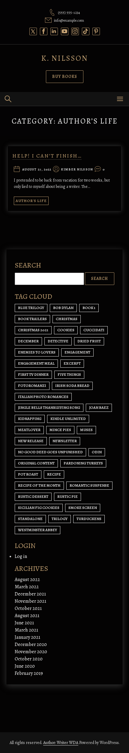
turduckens (88, 518)
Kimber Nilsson (77, 170)
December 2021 (30, 594)
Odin (97, 452)
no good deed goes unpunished (50, 452)
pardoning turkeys (83, 463)
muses (86, 429)
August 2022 (27, 579)
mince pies (60, 429)
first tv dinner (33, 374)
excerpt (72, 363)
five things (69, 374)
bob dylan (63, 307)
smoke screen (82, 507)
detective (58, 341)
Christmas (66, 318)
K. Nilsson (64, 58)
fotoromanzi (32, 385)
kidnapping (29, 418)
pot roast (28, 474)
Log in (21, 556)
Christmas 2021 (33, 329)
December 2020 (31, 644)
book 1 (88, 307)
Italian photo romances (43, 396)
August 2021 (27, 615)
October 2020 (29, 659)
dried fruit (89, 341)
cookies (65, 329)
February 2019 (29, 673)
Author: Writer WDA (60, 742)
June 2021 (24, 623)
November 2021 (30, 601)
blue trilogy (31, 307)
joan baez (99, 407)
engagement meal (36, 363)
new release (31, 440)
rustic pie (67, 496)
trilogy (60, 518)
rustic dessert (33, 496)
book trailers (32, 318)
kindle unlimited (68, 418)
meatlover (29, 429)
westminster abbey (37, 529)
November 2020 (31, 651)
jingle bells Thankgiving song (49, 407)
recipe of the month (39, 485)
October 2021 (28, 608)
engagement (77, 352)
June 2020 (25, 666)
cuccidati (93, 329)
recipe (54, 474)
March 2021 (26, 630)
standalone (30, 518)
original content (36, 463)
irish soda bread (72, 385)
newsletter (64, 440)
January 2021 (27, 637)
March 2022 (27, 586)
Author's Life (31, 200)
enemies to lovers (37, 352)
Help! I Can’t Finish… (47, 155)
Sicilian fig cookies (38, 507)
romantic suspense (89, 485)
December (28, 341)
